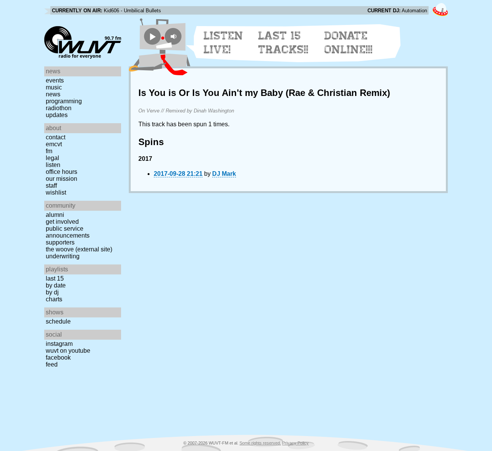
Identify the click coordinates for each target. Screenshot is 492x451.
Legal (52, 158)
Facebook (58, 357)
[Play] (152, 36)
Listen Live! (223, 42)
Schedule (58, 321)
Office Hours (61, 172)
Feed (52, 364)
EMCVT (54, 144)
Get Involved (62, 221)
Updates (57, 115)
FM (49, 151)
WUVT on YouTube (68, 350)
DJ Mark (224, 173)
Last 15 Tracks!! (283, 42)
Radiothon (58, 108)
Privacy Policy (295, 443)
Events (55, 80)
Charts (54, 299)
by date (56, 285)
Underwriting (63, 256)
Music (54, 87)
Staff (51, 185)
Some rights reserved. (260, 443)
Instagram (59, 343)
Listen (53, 165)
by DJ (52, 292)
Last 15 (55, 278)
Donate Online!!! (348, 42)
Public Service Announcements (68, 232)
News (53, 94)
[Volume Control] (174, 36)
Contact (55, 137)
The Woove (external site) (79, 249)
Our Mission (61, 178)
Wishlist (56, 192)
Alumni (55, 214)
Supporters (60, 242)
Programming (64, 101)
